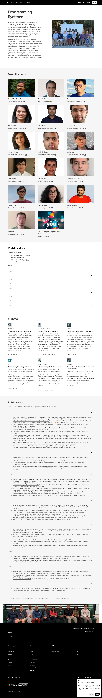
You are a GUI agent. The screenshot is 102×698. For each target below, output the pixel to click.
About (35, 2)
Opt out (91, 694)
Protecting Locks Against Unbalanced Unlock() (26, 484)
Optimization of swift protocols (21, 575)
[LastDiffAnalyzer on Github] (39, 360)
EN (80, 2)
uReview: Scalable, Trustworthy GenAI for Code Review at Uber (30, 424)
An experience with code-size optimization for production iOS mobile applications (35, 529)
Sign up (94, 2)
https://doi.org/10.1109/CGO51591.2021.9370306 (28, 532)
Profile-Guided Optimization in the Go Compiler (26, 514)
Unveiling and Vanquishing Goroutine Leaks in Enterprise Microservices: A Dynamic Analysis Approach (41, 466)
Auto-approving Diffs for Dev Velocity (49, 367)
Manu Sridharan (15, 259)
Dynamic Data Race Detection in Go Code (24, 517)
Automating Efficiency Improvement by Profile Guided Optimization (32, 461)
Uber (7, 2)
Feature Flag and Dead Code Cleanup (20, 331)
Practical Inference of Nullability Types (23, 492)
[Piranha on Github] (10, 325)
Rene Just (14, 257)
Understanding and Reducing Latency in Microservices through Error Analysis (34, 442)
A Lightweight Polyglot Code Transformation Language (28, 462)
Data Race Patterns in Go (20, 519)
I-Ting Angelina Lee (16, 261)
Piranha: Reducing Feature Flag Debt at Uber (25, 556)
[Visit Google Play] (13, 685)
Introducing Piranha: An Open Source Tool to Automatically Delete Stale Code (34, 560)
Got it (97, 694)
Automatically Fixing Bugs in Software (20, 367)
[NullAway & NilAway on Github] (39, 325)
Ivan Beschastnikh (16, 255)
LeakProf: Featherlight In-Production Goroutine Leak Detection (30, 516)
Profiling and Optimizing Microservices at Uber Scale (27, 435)
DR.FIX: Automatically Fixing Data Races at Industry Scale (29, 428)
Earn (17, 2)
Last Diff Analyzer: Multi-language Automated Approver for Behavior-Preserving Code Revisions (39, 479)
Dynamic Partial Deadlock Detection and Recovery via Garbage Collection (33, 437)
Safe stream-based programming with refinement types (28, 588)
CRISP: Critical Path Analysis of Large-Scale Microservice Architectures (32, 510)
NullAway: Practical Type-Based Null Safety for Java (27, 571)
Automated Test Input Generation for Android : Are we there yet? (31, 421)
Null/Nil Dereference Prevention (48, 331)
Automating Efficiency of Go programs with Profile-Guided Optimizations (33, 431)
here (93, 689)
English (81, 677)
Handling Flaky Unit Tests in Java (22, 545)
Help (84, 2)
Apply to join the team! (44, 236)
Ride (12, 2)
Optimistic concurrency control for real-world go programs (29, 534)
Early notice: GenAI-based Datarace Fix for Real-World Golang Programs (33, 488)
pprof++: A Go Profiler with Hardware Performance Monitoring (30, 540)
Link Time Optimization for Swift (22, 578)
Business (22, 2)
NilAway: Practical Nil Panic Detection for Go (25, 495)
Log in (88, 2)
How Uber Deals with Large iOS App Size (24, 538)
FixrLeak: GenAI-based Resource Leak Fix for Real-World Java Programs (32, 457)
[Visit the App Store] (23, 685)
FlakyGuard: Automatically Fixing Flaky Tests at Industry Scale (30, 417)
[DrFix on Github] (10, 360)
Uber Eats (29, 2)
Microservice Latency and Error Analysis (80, 331)
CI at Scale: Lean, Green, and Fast (22, 446)
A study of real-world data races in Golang (24, 505)
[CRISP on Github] (69, 325)
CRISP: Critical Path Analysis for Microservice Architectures (29, 541)
